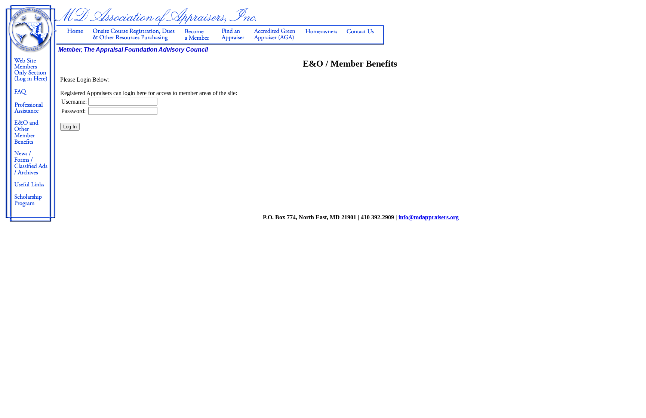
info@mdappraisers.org (429, 217)
